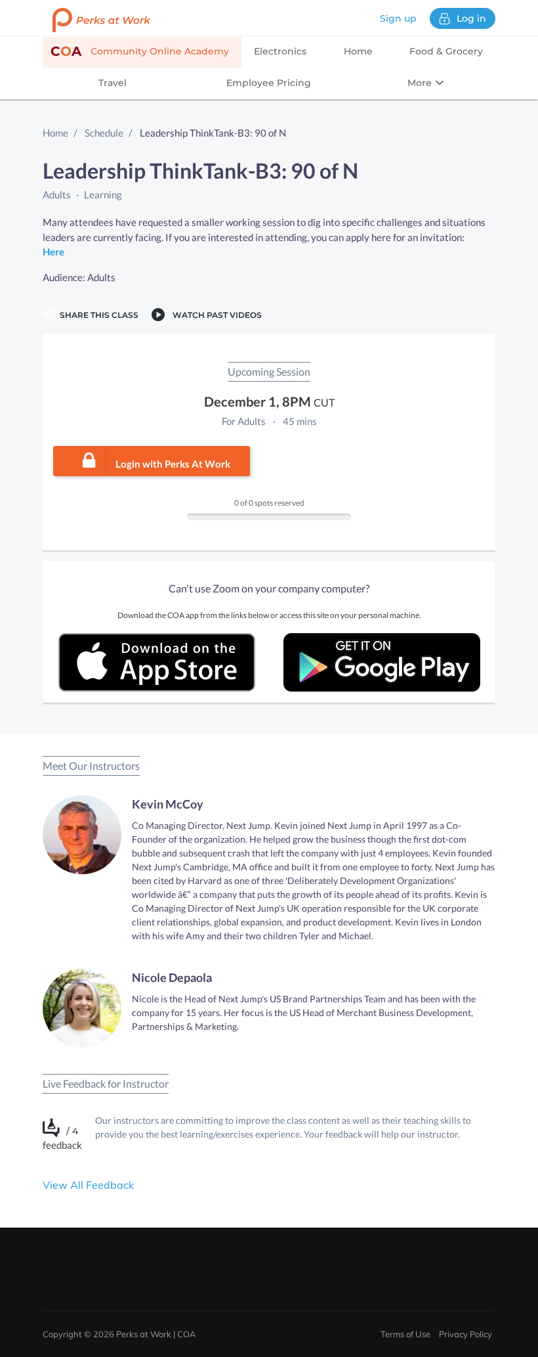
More (420, 83)
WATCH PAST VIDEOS (215, 315)
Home (358, 51)
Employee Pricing (268, 83)
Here (53, 251)
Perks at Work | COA (156, 1334)
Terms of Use (405, 1334)
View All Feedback (88, 1184)
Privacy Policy (465, 1334)
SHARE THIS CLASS (97, 315)
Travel (112, 83)
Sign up (398, 18)
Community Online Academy (140, 51)
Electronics (280, 51)
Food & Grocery (446, 51)
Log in (471, 18)
